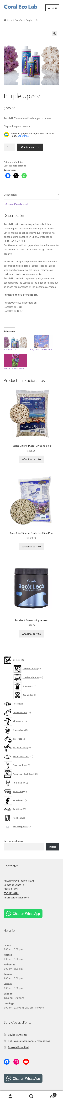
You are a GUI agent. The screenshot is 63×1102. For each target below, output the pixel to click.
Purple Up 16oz (11, 349)
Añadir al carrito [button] (31, 459)
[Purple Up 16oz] (15, 341)
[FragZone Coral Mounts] (41, 341)
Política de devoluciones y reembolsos (29, 1040)
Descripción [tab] (10, 194)
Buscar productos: (14, 841)
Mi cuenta (10, 1096)
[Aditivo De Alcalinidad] (15, 360)
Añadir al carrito (30, 147)
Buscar (52, 846)
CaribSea (19, 20)
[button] (54, 33)
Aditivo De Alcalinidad (14, 368)
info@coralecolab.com (16, 897)
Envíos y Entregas (17, 1034)
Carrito (48, 1093)
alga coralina (19, 165)
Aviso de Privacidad (18, 1047)
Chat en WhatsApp (26, 913)
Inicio (9, 20)
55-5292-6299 (11, 893)
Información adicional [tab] (16, 204)
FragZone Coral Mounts (41, 349)
